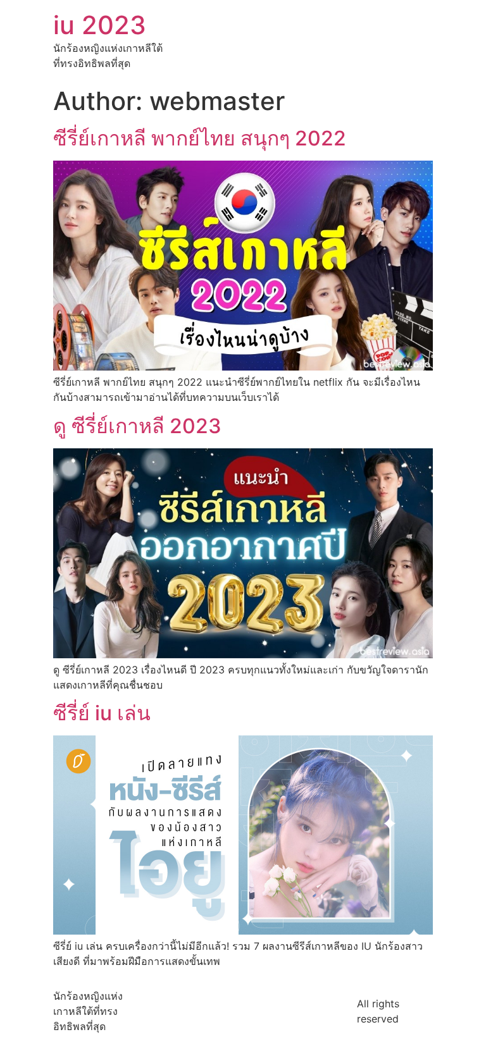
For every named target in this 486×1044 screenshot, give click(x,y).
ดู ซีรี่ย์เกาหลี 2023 (137, 426)
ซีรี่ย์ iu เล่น (102, 713)
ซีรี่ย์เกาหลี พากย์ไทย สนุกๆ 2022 (199, 138)
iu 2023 (99, 24)
